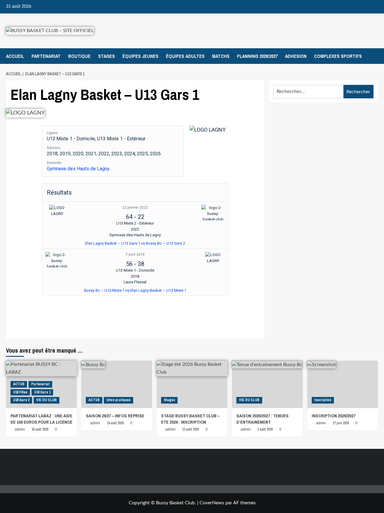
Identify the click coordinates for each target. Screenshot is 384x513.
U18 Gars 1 (42, 392)
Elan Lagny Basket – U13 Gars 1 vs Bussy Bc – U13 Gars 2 (135, 243)
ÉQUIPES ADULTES (185, 56)
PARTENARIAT (46, 56)
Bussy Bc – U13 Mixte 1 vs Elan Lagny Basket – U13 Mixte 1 (135, 290)
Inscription (322, 400)
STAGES (106, 56)
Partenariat (40, 384)
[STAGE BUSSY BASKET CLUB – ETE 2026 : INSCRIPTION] (192, 384)
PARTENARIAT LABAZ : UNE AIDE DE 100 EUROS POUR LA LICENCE (41, 419)
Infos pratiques (118, 400)
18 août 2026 (40, 429)
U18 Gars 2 (21, 400)
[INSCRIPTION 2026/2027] (342, 384)
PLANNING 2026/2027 (257, 56)
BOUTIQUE (79, 56)
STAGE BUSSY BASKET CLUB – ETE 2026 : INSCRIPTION (190, 419)
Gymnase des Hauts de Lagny (78, 168)
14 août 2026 (115, 423)
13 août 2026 (190, 429)
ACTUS (18, 384)
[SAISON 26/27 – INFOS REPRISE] (116, 384)
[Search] (374, 56)
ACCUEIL (15, 56)
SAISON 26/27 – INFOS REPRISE (115, 416)
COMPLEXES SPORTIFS (338, 56)
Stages (169, 400)
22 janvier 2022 (135, 207)
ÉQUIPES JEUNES (140, 56)
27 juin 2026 (341, 423)
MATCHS (221, 56)
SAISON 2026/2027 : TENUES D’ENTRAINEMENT (262, 419)
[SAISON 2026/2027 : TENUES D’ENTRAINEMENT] (267, 384)
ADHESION (296, 56)
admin (20, 429)
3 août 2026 (265, 429)
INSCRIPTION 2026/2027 (334, 416)
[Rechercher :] (308, 91)
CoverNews (212, 502)
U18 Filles (20, 392)
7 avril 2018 (135, 254)
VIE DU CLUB (46, 400)
